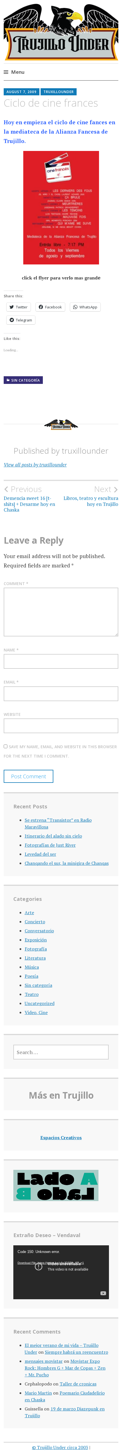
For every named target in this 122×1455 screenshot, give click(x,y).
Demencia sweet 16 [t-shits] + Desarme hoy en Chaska (29, 498)
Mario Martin (38, 1393)
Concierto (35, 921)
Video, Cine (36, 1012)
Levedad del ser (40, 854)
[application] (61, 1272)
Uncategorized (39, 1003)
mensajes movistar (44, 1361)
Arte (29, 912)
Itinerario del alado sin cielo (53, 836)
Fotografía (36, 949)
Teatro (32, 994)
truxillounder (58, 91)
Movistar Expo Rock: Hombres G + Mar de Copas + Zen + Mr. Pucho (65, 1368)
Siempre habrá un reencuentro (76, 1352)
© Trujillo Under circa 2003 (60, 1447)
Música (32, 967)
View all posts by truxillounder (35, 464)
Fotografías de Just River (50, 845)
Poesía (31, 976)
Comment (16, 583)
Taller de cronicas (78, 1384)
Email (11, 682)
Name (11, 650)
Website (12, 714)
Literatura (35, 958)
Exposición (36, 940)
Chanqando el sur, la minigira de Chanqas (67, 863)
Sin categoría (25, 380)
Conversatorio (39, 931)
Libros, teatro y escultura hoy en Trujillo (91, 495)
